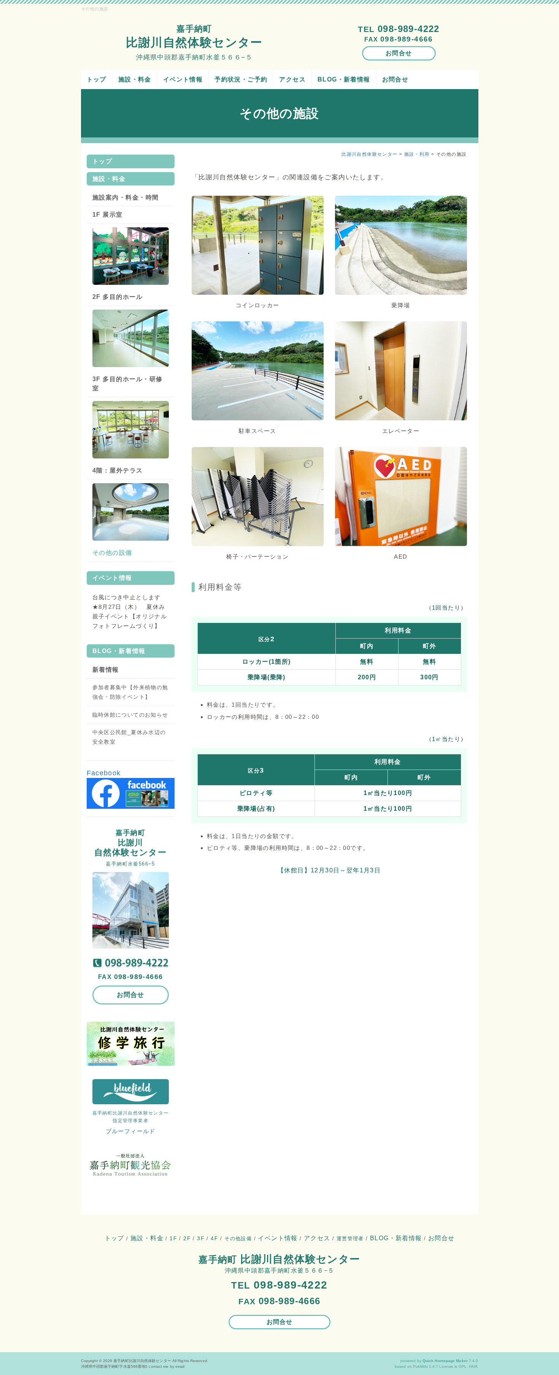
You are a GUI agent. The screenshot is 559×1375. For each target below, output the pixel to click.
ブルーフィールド (131, 1131)
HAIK (473, 1366)
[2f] (130, 338)
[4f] (130, 511)
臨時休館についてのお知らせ (130, 715)
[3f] (130, 429)
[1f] (130, 255)
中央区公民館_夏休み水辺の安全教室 (129, 737)
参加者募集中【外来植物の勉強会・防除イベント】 (130, 692)
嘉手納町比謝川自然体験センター (142, 1361)
